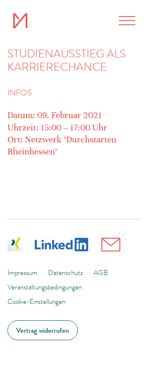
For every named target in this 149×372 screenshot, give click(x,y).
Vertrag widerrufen (42, 330)
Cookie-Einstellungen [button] (36, 301)
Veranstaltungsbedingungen (44, 286)
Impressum (22, 272)
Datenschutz (65, 272)
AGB (101, 272)
